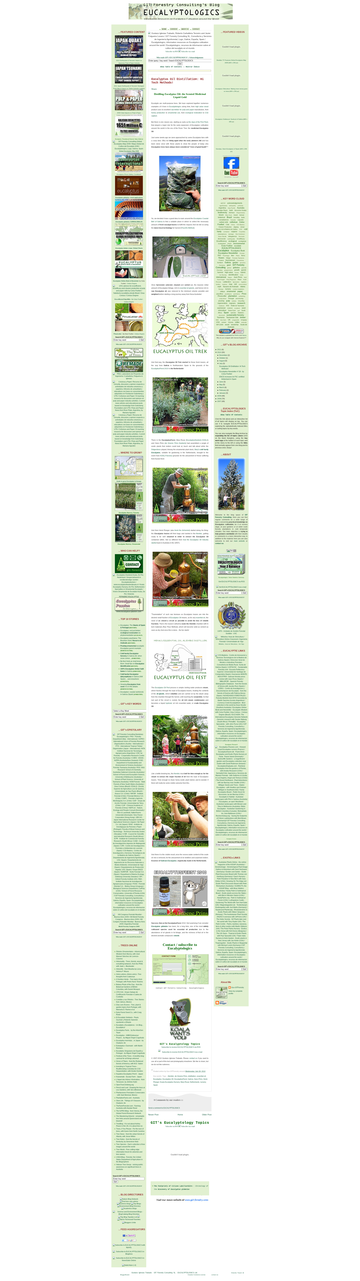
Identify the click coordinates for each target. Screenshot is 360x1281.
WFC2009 (219, 324)
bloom (221, 215)
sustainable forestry (235, 315)
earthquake (231, 239)
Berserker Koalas (241, 210)
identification (233, 275)
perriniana (236, 294)
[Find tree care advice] (129, 1201)
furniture (220, 262)
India (241, 275)
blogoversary (241, 212)
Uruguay (244, 320)
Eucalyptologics (175, 107)
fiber (232, 255)
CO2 (240, 229)
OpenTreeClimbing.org (125, 1085)
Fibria (237, 255)
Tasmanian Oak (232, 317)
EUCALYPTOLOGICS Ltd (187, 1273)
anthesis (240, 205)
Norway (221, 289)
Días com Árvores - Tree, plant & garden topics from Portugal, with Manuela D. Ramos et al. (128, 1007)
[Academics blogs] (129, 1208)
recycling (241, 301)
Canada (233, 220)
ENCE (229, 243)
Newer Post (153, 1114)
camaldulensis (224, 220)
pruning (221, 301)
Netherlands (194, 1082)
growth (236, 270)
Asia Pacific (231, 208)
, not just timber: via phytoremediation (130, 633)
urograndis (235, 320)
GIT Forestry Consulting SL (165, 1273)
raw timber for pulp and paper (182, 110)
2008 (219, 399)
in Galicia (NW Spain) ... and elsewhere (131, 676)
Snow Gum (232, 310)
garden (235, 262)
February (222, 390)
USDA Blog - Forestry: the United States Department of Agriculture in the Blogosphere (129, 1159)
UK (229, 320)
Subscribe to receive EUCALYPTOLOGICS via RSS (181, 1047)
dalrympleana (222, 234)
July (220, 363)
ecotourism (222, 243)
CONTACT (196, 29)
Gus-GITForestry (237, 987)
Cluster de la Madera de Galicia (226, 229)
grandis (244, 267)
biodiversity (222, 212)
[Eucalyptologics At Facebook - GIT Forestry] (231, 168)
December (223, 355)
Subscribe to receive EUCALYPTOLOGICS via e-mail (182, 1052)
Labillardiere (227, 282)
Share (154, 89)
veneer (223, 322)
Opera (244, 335)
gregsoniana (228, 270)
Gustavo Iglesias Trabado (141, 1273)
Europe (242, 253)
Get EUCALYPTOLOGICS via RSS (232, 582)
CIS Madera (240, 224)
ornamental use (174, 113)
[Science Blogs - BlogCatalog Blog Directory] (129, 1214)
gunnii (243, 270)
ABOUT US (185, 29)
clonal (242, 227)
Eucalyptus (157, 1079)
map (230, 284)
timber (243, 317)
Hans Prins (198, 1079)
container (226, 231)
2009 (219, 396)
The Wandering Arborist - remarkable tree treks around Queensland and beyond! (130, 1118)
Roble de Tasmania (237, 305)
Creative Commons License (196, 1275)
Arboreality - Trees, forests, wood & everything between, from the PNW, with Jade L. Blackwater (129, 963)
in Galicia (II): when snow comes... (131, 656)
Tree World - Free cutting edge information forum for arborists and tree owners (129, 1152)
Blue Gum (228, 215)
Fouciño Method (188, 228)
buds (243, 217)
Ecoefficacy (241, 239)
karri (245, 277)
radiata (234, 301)
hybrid (243, 272)
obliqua (222, 291)
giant (229, 265)
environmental (239, 243)
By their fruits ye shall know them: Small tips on (132, 663)
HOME (164, 29)
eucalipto (237, 246)
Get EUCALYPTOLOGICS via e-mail (232, 587)
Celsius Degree (132, 283)
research (241, 303)
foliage (228, 258)
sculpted (237, 308)
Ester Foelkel (226, 246)
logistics (243, 282)
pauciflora (219, 294)
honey (237, 272)
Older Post (207, 1114)
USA (218, 322)
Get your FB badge (237, 155)
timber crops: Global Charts (133, 248)
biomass (232, 212)
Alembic (199, 534)
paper (240, 291)
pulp (228, 301)
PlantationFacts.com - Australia (128, 1098)
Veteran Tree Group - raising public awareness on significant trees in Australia (129, 1167)
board (236, 215)
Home (180, 1114)
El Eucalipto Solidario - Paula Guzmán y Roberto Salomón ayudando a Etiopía (127, 1019)
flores (243, 255)
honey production (158, 113)
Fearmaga (226, 255)
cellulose (234, 222)
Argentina (222, 208)
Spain (155, 1085)
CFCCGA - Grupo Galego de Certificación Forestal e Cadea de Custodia (129, 994)
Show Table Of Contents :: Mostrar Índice (180, 67)
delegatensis (232, 236)
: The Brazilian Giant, (130, 640)
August (222, 361)
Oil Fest (162, 688)
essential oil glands (186, 288)
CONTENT (173, 29)
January (222, 393)
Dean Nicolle (222, 236)
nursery (203, 1082)
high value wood (201, 107)
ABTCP (223, 203)
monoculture (243, 284)
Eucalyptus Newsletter (228, 253)
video (237, 322)
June (221, 382)
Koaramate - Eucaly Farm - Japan (129, 1077)
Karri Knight (221, 279)
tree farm (223, 320)
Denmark (241, 236)
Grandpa (219, 270)
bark (231, 210)
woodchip (234, 325)
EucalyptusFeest (180, 1079)
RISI (227, 305)
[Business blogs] (124, 1204)
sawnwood (221, 308)
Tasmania (220, 317)
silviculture (222, 310)
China (233, 224)
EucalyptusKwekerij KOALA (197, 440)
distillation (192, 1076)
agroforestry (223, 205)
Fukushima (240, 260)
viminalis (244, 322)
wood (227, 325)
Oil (175, 618)
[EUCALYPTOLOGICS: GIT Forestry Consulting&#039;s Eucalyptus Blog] (129, 1236)
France (221, 260)
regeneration (222, 303)
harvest (220, 272)
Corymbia (242, 231)
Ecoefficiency (222, 241)
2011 (219, 350)
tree (217, 320)
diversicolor (222, 239)
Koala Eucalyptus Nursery (170, 1082)
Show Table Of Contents (231, 415)
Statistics (241, 313)
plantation (232, 296)
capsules (241, 220)
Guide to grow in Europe (129, 481)
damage (231, 234)
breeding (236, 217)
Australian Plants (222, 210)
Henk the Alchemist (181, 530)
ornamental (231, 291)
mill (235, 284)
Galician (164, 861)
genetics (242, 262)
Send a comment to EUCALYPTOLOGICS (164, 1108)
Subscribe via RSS (172, 52)
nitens (242, 287)
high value (229, 272)
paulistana (228, 294)
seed (244, 308)
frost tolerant (230, 260)
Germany (222, 265)
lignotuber (236, 282)
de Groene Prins (181, 1076)
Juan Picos (238, 277)
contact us (193, 1058)
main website (239, 541)
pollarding (242, 296)
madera (224, 284)
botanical (221, 217)
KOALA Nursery (166, 456)
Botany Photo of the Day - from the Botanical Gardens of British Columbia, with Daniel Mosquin (129, 987)
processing (239, 298)
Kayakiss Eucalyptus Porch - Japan (129, 1074)
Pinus (244, 294)
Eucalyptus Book (238, 251)
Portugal (231, 298)
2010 (219, 352)
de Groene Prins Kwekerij (175, 443)
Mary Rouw (185, 1082)
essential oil (200, 618)
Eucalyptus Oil (168, 1079)
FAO (219, 256)
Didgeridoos (156, 450)
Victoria (230, 322)
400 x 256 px (233, 62)
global (229, 267)
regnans (232, 303)
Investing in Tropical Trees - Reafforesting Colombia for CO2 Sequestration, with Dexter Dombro (129, 1068)
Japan (230, 277)
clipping (235, 227)
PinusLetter (222, 296)
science (230, 308)
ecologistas (242, 241)
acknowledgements (234, 203)
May (220, 385)
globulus (236, 268)
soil (239, 310)
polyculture (222, 298)
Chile (227, 224)
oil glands (160, 694)
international (221, 277)
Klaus (239, 279)
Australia (240, 208)
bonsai (241, 215)
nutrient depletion (238, 289)
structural (222, 315)
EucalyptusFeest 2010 (159, 369)
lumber (218, 284)
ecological (233, 241)
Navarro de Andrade (230, 287)
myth (219, 287)
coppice (234, 232)
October (222, 358)
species (233, 313)
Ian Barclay (223, 275)
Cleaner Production (225, 227)
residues (221, 305)
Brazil (229, 217)
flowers (221, 258)
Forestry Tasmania (238, 258)
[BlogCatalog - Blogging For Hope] (129, 1223)
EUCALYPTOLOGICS (231, 248)
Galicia (190, 1079)
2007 (219, 401)
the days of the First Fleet (198, 122)
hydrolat (169, 703)
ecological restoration (193, 113)
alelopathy (232, 205)
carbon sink (223, 222)
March (221, 387)
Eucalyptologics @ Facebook (227, 155)
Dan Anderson (240, 234)
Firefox (237, 335)
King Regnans (231, 279)
